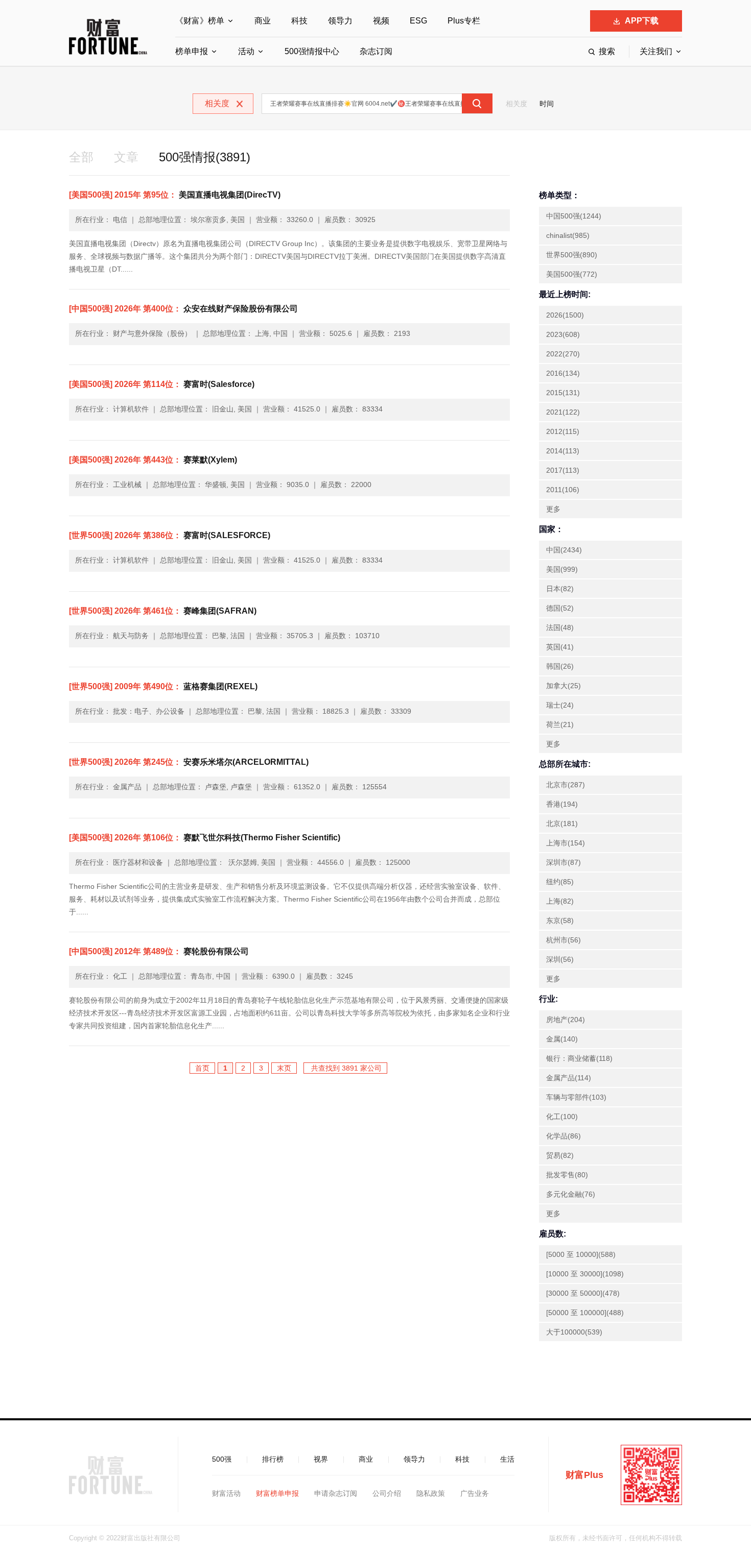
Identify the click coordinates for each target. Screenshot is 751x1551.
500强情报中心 (312, 51)
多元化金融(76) (570, 1194)
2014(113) (562, 451)
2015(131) (563, 393)
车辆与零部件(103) (576, 1097)
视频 (381, 20)
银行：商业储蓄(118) (579, 1058)
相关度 (516, 104)
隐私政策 (430, 1493)
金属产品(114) (568, 1078)
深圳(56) (560, 959)
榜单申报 (191, 51)
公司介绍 (386, 1493)
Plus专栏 (464, 20)
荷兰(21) (560, 724)
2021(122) (563, 412)
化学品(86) (563, 1136)
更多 (553, 509)
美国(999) (562, 569)
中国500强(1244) (573, 216)
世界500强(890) (571, 255)
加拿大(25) (563, 686)
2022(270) (563, 354)
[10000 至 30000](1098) (585, 1274)
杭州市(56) (563, 940)
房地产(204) (565, 1019)
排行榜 (273, 1459)
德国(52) (560, 608)
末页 (284, 1068)
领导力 (340, 20)
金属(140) (562, 1039)
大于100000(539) (574, 1332)
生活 (507, 1459)
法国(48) (560, 627)
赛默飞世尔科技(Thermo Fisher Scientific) (204, 837)
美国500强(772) (571, 274)
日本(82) (560, 589)
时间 (546, 104)
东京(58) (560, 920)
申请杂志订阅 (335, 1493)
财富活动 (226, 1493)
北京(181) (562, 823)
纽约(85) (560, 882)
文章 (126, 157)
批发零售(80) (567, 1175)
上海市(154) (565, 843)
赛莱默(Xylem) (153, 459)
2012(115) (562, 431)
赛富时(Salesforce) (161, 384)
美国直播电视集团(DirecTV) (174, 194)
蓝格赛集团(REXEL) (163, 686)
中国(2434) (564, 550)
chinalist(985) (568, 235)
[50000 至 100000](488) (585, 1312)
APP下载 (642, 20)
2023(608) (563, 334)
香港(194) (562, 804)
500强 (221, 1459)
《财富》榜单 (199, 20)
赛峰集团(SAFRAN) (162, 611)
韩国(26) (560, 666)
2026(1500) (565, 315)
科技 (299, 20)
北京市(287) (565, 785)
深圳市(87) (563, 862)
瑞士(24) (560, 705)
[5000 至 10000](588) (581, 1254)
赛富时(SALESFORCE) (169, 535)
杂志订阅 (376, 51)
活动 (246, 51)
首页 (202, 1068)
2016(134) (563, 373)
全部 (81, 157)
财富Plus (584, 1475)
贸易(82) (560, 1155)
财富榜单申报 (277, 1493)
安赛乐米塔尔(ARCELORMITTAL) (189, 762)
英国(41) (560, 647)
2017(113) (562, 470)
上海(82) (560, 901)
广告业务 (474, 1493)
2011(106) (562, 490)
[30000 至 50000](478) (583, 1293)
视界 (321, 1459)
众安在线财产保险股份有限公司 (183, 308)
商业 (262, 20)
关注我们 (656, 51)
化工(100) (562, 1116)
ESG (418, 20)
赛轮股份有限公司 (159, 951)
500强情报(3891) (204, 157)
